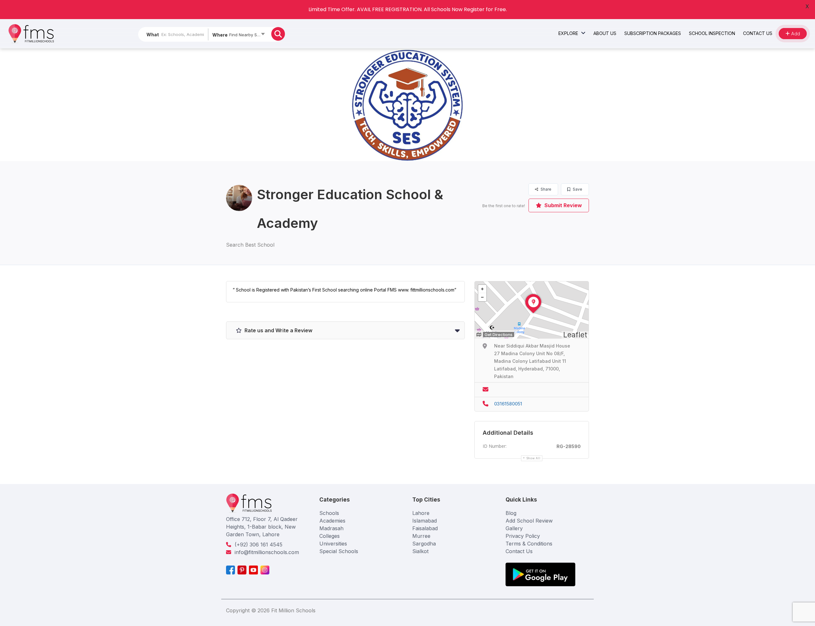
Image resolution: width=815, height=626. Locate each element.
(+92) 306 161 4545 (258, 544)
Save (577, 189)
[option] (407, 104)
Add (795, 34)
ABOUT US (604, 33)
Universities (333, 543)
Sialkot (420, 551)
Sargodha (424, 543)
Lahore (420, 513)
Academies (332, 520)
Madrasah (331, 528)
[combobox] (238, 36)
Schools (329, 513)
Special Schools (338, 551)
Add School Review (529, 520)
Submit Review (562, 205)
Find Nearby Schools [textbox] (248, 34)
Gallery (514, 528)
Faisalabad (425, 528)
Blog (511, 513)
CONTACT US (757, 33)
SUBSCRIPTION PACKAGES (652, 33)
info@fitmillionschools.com (267, 552)
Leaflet (575, 334)
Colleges (329, 536)
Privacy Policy (523, 536)
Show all (533, 458)
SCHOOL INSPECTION (712, 33)
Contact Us (519, 551)
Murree (421, 536)
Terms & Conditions (529, 543)
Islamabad (424, 520)
